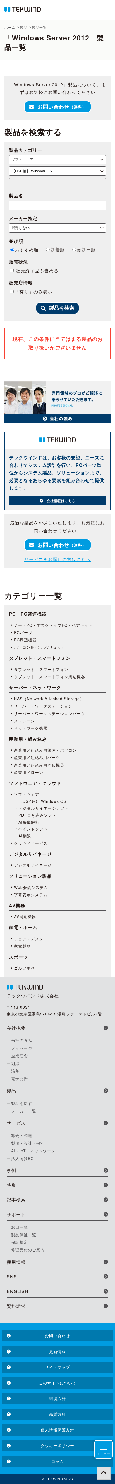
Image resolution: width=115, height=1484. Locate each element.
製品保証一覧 (23, 1234)
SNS (12, 1276)
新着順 (58, 249)
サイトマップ (57, 1367)
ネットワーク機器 (30, 728)
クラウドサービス (30, 843)
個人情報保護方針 (57, 1430)
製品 (11, 1090)
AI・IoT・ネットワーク (33, 1151)
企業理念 (19, 1056)
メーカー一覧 (23, 1111)
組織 (15, 1063)
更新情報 (57, 1351)
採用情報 (16, 1262)
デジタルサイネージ (33, 865)
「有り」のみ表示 (33, 291)
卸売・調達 (21, 1135)
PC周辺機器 (25, 639)
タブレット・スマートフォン (41, 669)
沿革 (15, 1071)
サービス (16, 1123)
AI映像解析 (28, 822)
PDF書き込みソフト (37, 815)
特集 (11, 1185)
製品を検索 (61, 308)
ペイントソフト (33, 828)
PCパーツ (23, 632)
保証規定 (19, 1242)
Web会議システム (31, 887)
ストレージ (24, 720)
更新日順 (86, 249)
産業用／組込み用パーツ (37, 757)
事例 (11, 1170)
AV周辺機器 (25, 916)
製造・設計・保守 (28, 1143)
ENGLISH (17, 1291)
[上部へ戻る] (104, 1472)
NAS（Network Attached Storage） (49, 698)
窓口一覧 (19, 1227)
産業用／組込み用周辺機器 (39, 764)
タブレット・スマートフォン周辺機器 (49, 676)
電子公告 (19, 1078)
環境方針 (57, 1398)
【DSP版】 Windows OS (42, 801)
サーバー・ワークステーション (43, 705)
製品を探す (21, 1103)
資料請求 (16, 1306)
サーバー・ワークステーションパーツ (49, 713)
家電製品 (22, 946)
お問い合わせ (62, 106)
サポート (16, 1214)
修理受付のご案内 (28, 1250)
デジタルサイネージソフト (43, 807)
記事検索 (16, 1199)
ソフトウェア (26, 794)
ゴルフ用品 (24, 967)
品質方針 (57, 1414)
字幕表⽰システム (30, 894)
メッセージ (21, 1048)
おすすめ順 (27, 249)
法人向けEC (22, 1158)
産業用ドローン (28, 772)
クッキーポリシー (57, 1445)
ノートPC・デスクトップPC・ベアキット (53, 625)
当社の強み (21, 1040)
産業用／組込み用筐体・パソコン (45, 750)
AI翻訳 (24, 835)
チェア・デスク (28, 938)
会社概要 (16, 1027)
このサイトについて (57, 1383)
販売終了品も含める (37, 270)
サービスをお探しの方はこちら (57, 559)
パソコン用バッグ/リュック (40, 647)
